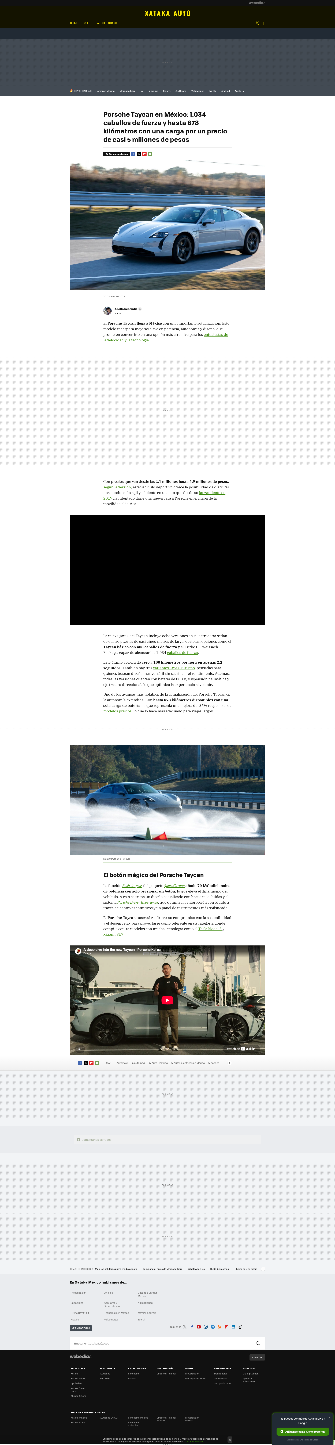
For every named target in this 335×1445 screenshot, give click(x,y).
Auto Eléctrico (160, 1063)
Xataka (75, 1373)
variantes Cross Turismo (174, 667)
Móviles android (147, 1313)
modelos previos (117, 711)
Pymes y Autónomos (249, 1380)
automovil (140, 1063)
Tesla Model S (210, 928)
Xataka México (79, 1417)
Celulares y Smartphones (112, 1304)
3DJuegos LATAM (108, 1417)
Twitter (257, 23)
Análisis (108, 1292)
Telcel (141, 1319)
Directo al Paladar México (166, 1419)
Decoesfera (220, 1378)
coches (215, 1063)
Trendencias (220, 1373)
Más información (193, 1441)
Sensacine (134, 1373)
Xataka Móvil (78, 1378)
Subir (254, 1357)
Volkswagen (197, 90)
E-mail (150, 154)
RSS (219, 1326)
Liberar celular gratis (245, 1268)
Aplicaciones (145, 1302)
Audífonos (181, 90)
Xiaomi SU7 (113, 934)
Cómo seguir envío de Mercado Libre (163, 1268)
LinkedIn (233, 1326)
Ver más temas (81, 1328)
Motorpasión (192, 1373)
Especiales (77, 1302)
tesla (73, 23)
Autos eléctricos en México (189, 1063)
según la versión (117, 487)
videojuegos (111, 1319)
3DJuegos (104, 1373)
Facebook (263, 23)
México (75, 1319)
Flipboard (144, 154)
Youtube (199, 1326)
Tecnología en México (116, 1313)
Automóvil (167, 13)
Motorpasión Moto (195, 1378)
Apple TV (239, 90)
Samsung (153, 90)
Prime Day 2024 (80, 1313)
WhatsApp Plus (196, 1268)
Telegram (212, 1326)
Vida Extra (104, 1378)
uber (87, 23)
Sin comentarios (118, 154)
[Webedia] (257, 3)
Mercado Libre (128, 90)
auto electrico (107, 23)
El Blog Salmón (251, 1373)
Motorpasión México (192, 1419)
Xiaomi (166, 90)
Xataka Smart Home (78, 1389)
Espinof (132, 1378)
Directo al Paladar (166, 1373)
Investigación (78, 1292)
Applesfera (77, 1383)
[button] (127, 309)
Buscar (258, 1343)
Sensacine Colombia (134, 1424)
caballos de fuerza (182, 652)
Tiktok (240, 1326)
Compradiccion (222, 1383)
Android (225, 90)
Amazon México (106, 90)
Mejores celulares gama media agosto (116, 1268)
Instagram (206, 1326)
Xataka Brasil (78, 1422)
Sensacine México (138, 1417)
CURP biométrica (219, 1268)
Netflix (212, 90)
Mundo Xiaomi (78, 1395)
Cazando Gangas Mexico (148, 1294)
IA (142, 90)
